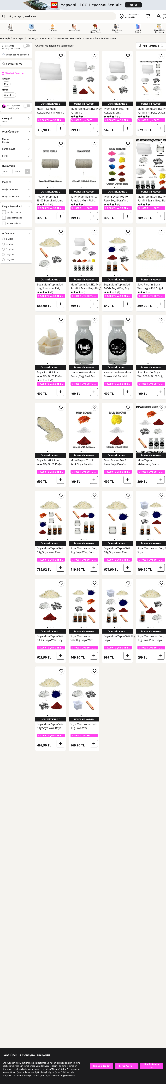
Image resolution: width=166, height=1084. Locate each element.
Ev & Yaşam (18, 38)
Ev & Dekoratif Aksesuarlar (68, 38)
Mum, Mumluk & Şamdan (97, 38)
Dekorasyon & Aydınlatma (40, 38)
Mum (114, 38)
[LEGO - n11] (83, 5)
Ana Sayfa (5, 38)
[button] (47, 100)
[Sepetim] (148, 16)
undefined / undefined (17, 54)
